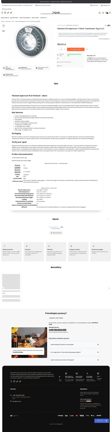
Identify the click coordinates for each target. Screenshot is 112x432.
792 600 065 (95, 5)
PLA (13, 21)
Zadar (2, 21)
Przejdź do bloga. (18, 352)
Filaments (8, 21)
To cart (11, 300)
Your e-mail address (85, 399)
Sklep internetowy (55, 424)
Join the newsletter (88, 401)
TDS (26, 157)
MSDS (29, 160)
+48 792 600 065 (57, 329)
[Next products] (109, 288)
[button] (87, 49)
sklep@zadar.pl (106, 5)
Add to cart (77, 49)
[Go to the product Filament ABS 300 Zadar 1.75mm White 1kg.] (11, 283)
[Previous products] (2, 288)
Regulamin (96, 403)
